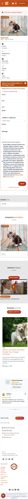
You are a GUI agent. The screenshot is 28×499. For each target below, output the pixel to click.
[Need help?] (3, 495)
